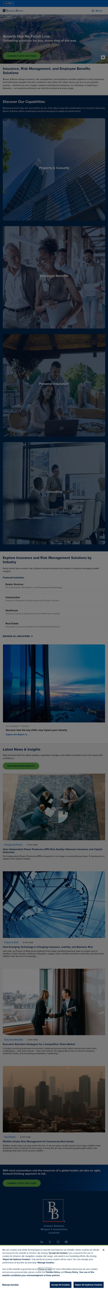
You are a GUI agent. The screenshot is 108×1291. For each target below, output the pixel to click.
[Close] (103, 1250)
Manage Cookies (10, 1284)
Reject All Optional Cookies (88, 1284)
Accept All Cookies (60, 1284)
